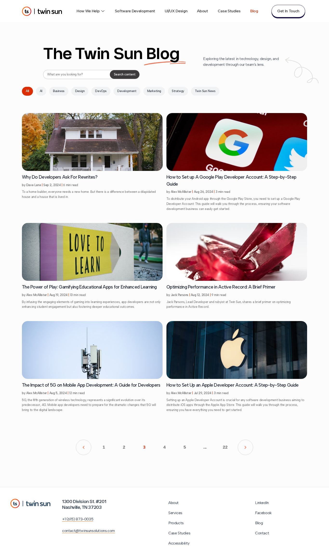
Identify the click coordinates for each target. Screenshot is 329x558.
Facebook (263, 513)
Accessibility (179, 543)
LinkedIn (262, 502)
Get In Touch (288, 11)
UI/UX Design (176, 11)
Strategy (178, 91)
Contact (262, 533)
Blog (254, 11)
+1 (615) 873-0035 (77, 519)
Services (175, 513)
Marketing (154, 91)
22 (225, 447)
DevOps (101, 91)
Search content (124, 74)
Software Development (135, 11)
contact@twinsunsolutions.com (88, 530)
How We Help (88, 11)
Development (127, 91)
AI (41, 91)
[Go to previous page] (83, 447)
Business (59, 91)
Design (80, 91)
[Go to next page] (245, 447)
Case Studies (229, 11)
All (27, 91)
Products (176, 523)
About (202, 11)
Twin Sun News (205, 91)
